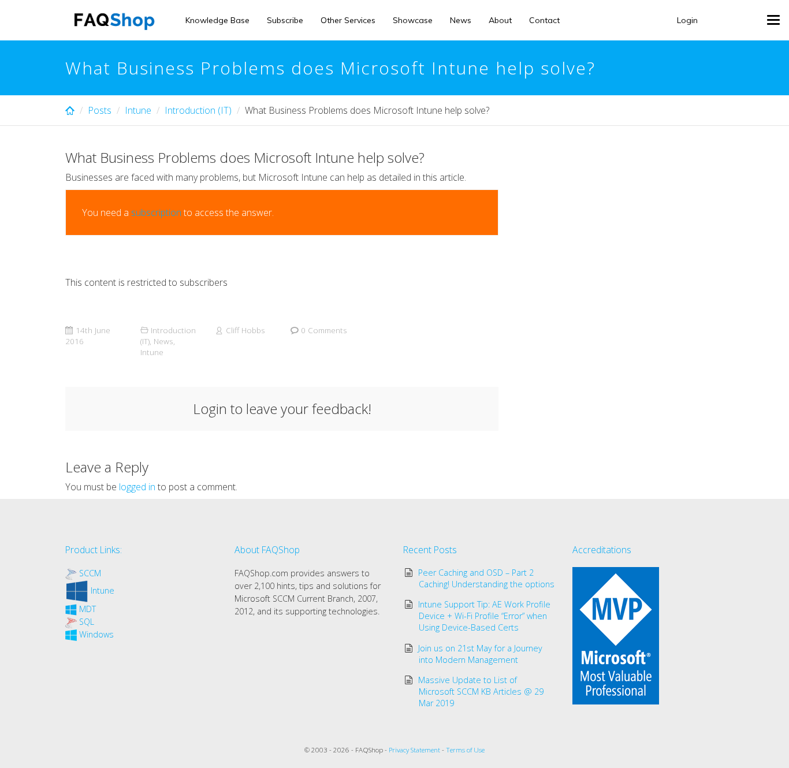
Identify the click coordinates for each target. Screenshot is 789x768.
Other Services (348, 20)
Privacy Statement (414, 749)
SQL (86, 621)
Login (687, 20)
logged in (137, 486)
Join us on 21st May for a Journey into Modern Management (480, 654)
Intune (138, 110)
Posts (99, 110)
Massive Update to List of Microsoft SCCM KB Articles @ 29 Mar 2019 (481, 691)
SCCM (90, 573)
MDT (87, 608)
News (460, 20)
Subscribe (285, 20)
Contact (544, 20)
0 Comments (324, 330)
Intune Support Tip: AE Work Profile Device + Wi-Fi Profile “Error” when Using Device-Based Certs (484, 616)
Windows (96, 634)
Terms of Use (465, 749)
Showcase (413, 20)
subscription (156, 212)
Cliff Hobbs (245, 330)
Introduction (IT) (198, 110)
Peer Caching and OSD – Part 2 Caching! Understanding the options (486, 578)
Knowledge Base (217, 20)
